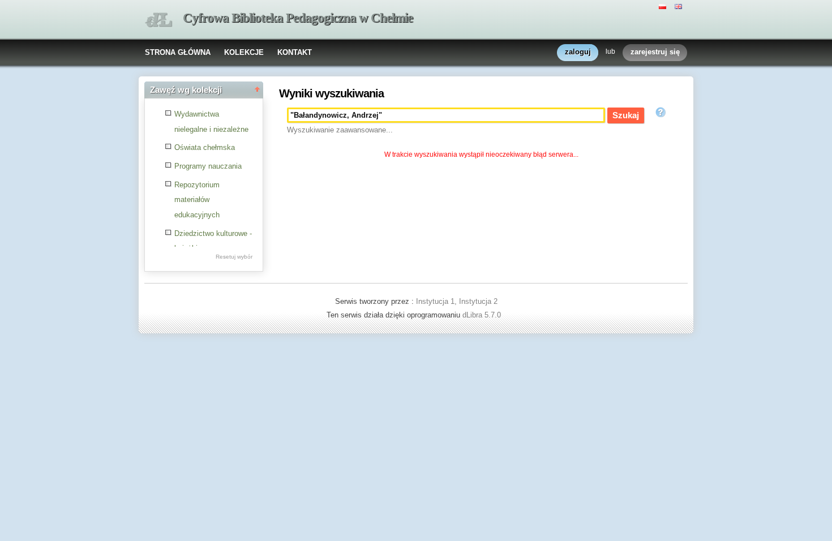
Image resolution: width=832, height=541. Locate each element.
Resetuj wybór (234, 257)
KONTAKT (294, 52)
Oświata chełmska (204, 147)
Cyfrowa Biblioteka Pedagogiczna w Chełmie (298, 18)
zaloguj (578, 52)
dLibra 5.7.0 (482, 315)
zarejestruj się (655, 52)
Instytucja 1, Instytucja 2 (457, 301)
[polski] (664, 5)
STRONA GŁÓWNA (178, 52)
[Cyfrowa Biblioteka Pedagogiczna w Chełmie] (158, 20)
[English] (680, 5)
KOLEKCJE (244, 52)
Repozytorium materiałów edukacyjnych (197, 200)
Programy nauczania (208, 166)
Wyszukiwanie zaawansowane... (340, 130)
